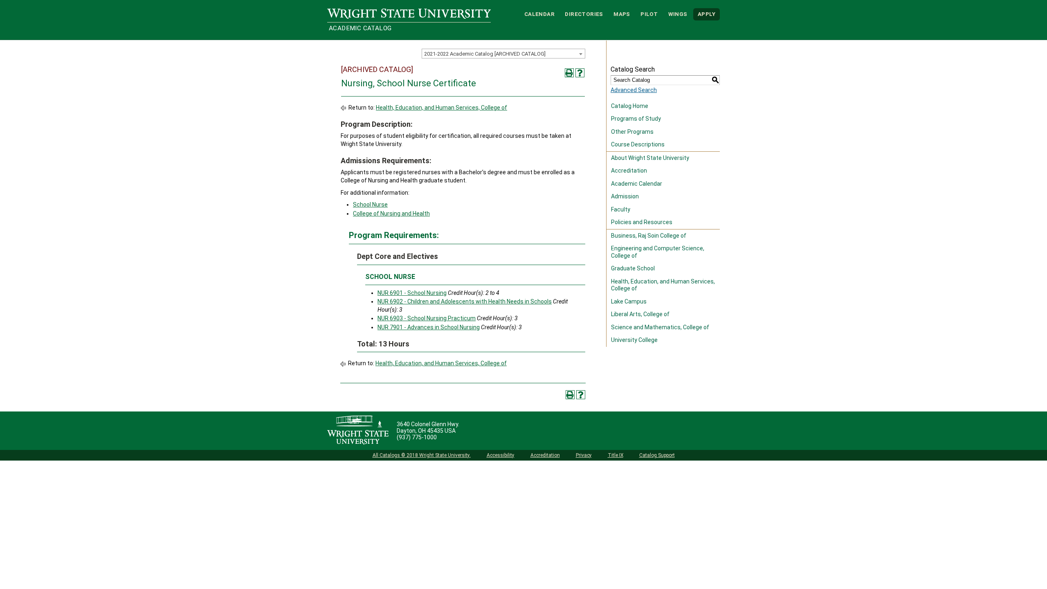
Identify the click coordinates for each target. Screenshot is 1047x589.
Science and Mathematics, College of (660, 327)
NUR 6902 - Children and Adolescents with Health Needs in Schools (464, 301)
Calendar (539, 14)
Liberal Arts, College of (640, 314)
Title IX (615, 455)
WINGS (678, 14)
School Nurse (370, 204)
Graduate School (633, 268)
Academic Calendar (636, 183)
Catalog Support (657, 455)
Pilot (649, 14)
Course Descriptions (638, 144)
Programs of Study (636, 118)
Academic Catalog (360, 28)
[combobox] (503, 53)
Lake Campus (629, 301)
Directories (584, 14)
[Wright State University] (358, 431)
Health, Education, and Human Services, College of (441, 107)
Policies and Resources (641, 222)
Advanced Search (634, 90)
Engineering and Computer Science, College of (657, 252)
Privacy (584, 455)
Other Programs (632, 131)
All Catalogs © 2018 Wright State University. (422, 455)
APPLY (706, 14)
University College (634, 340)
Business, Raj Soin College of (648, 235)
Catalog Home (629, 106)
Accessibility (501, 455)
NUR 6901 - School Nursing (412, 293)
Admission (625, 196)
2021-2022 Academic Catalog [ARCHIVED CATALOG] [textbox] (485, 54)
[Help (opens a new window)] (579, 72)
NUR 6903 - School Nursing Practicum (426, 318)
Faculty (620, 209)
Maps (621, 14)
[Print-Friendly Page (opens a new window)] (569, 72)
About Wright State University (650, 158)
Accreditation (629, 170)
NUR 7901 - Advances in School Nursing (428, 327)
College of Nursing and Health (391, 213)
